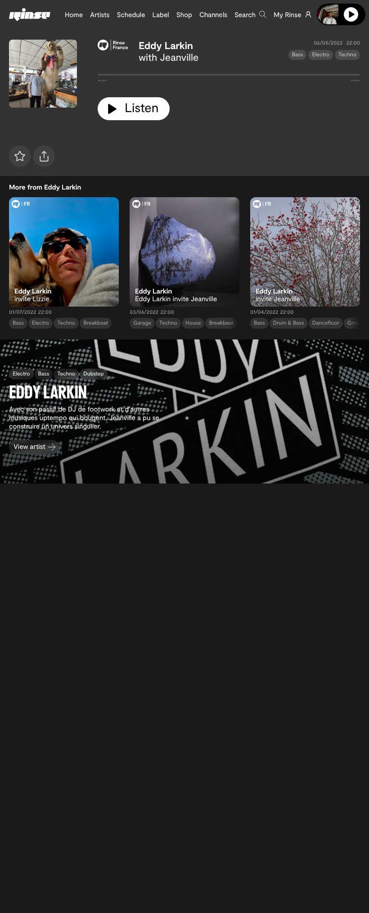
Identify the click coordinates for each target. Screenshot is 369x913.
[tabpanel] (229, 76)
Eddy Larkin (166, 45)
